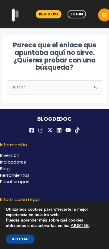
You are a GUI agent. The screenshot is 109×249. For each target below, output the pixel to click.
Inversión (9, 155)
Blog (5, 169)
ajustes (80, 225)
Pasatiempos (14, 182)
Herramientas (15, 175)
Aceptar (20, 239)
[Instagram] (41, 130)
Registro (48, 14)
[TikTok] (77, 130)
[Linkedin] (59, 130)
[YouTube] (68, 130)
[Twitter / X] (50, 130)
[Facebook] (32, 130)
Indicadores (13, 162)
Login (77, 14)
